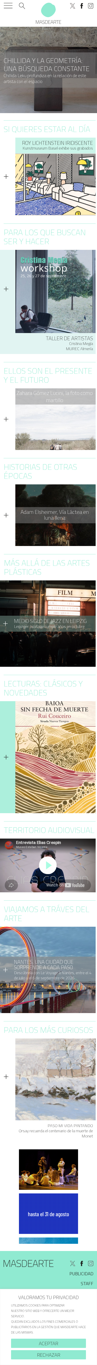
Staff (87, 1283)
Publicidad (81, 1273)
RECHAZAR (48, 1355)
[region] (48, 1327)
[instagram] (90, 6)
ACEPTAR (48, 1343)
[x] (72, 6)
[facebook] (81, 6)
